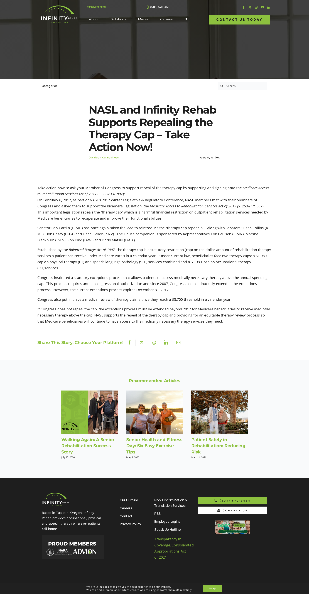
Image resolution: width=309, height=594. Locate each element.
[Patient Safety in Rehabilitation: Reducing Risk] (219, 412)
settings (187, 590)
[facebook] (243, 7)
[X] (142, 342)
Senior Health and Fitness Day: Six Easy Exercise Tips (154, 445)
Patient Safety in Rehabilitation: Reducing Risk (218, 445)
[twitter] (250, 7)
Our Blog (94, 157)
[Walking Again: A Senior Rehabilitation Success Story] (89, 412)
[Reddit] (154, 342)
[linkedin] (268, 7)
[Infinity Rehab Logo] (59, 7)
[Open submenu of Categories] (59, 86)
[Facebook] (129, 342)
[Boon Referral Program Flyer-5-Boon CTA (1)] (232, 522)
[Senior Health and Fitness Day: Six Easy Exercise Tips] (154, 412)
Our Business (110, 157)
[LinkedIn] (166, 342)
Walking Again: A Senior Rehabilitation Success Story (87, 445)
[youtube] (262, 7)
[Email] (178, 342)
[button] (186, 19)
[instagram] (256, 7)
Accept (213, 588)
